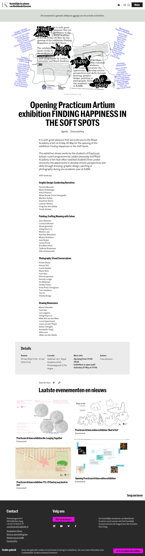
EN (124, 4)
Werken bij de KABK (15, 538)
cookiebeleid (27, 552)
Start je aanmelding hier (17, 534)
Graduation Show (14, 531)
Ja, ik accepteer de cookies (128, 550)
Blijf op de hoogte (64, 519)
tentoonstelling (77, 131)
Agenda (64, 131)
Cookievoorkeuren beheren (45, 552)
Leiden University (80, 156)
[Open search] (128, 4)
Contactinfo (12, 541)
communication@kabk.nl (17, 527)
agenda (76, 15)
